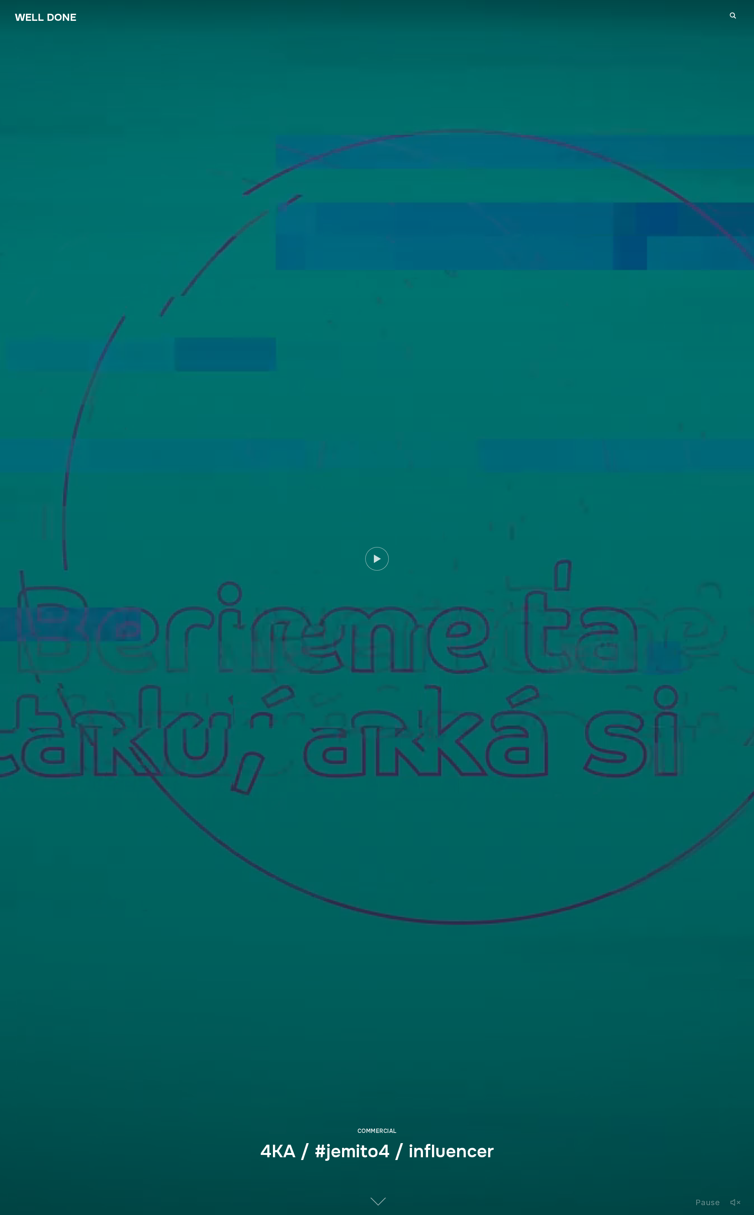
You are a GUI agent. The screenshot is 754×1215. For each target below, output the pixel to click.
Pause (707, 1202)
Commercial (377, 1130)
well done (45, 17)
